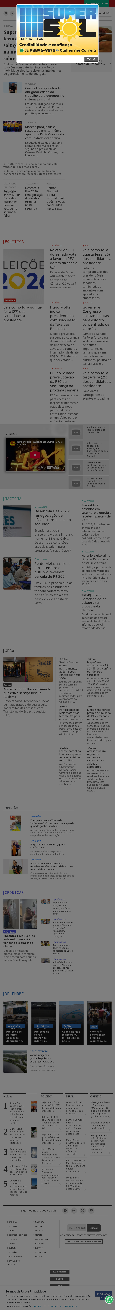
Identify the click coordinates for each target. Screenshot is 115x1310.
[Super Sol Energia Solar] (57, 30)
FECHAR (91, 59)
